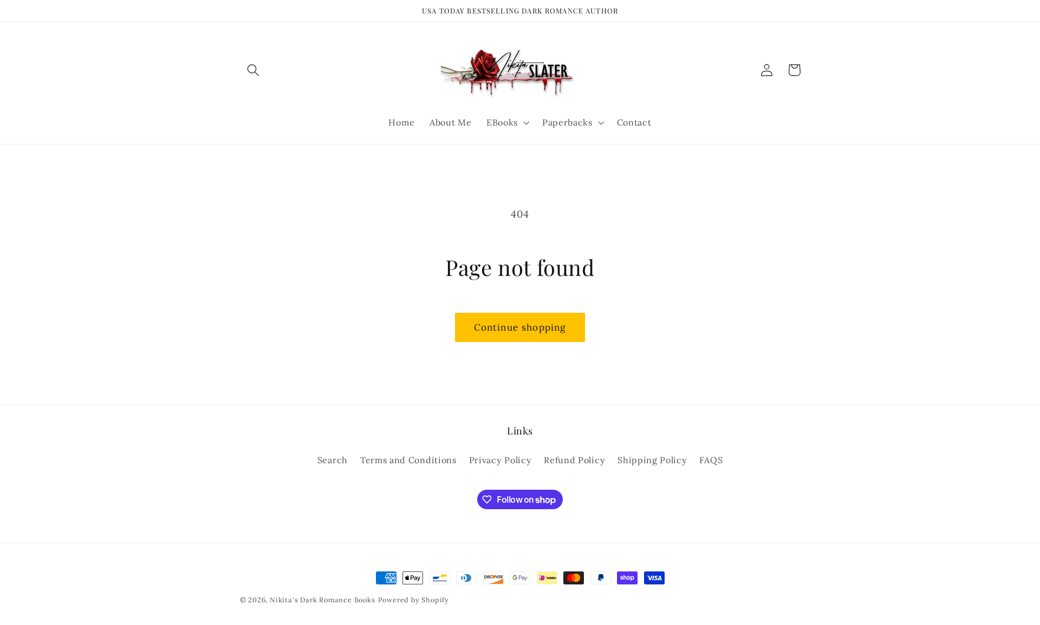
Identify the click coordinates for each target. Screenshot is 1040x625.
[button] (254, 70)
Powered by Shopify (414, 599)
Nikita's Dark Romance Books (322, 599)
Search (332, 460)
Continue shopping (520, 327)
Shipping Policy (652, 460)
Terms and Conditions (408, 460)
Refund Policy (574, 460)
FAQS (711, 460)
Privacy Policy (500, 460)
